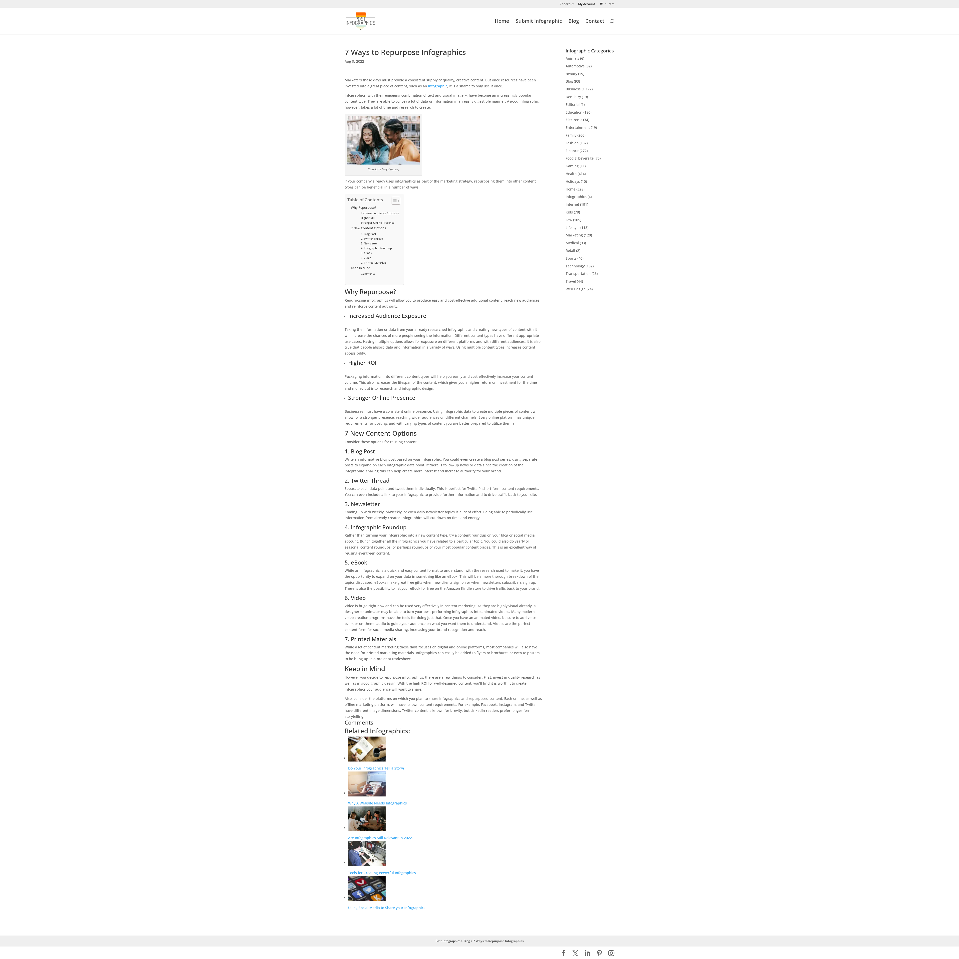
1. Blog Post (368, 234)
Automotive (575, 66)
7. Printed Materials (373, 262)
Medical (572, 242)
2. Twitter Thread (372, 238)
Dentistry (573, 96)
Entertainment (578, 127)
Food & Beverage (580, 158)
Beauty (571, 73)
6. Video (366, 258)
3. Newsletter (369, 243)
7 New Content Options (368, 228)
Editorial (573, 104)
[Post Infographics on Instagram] (611, 953)
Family (571, 135)
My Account (586, 4)
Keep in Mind (360, 268)
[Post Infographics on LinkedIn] (587, 953)
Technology (575, 266)
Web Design (576, 289)
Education (574, 112)
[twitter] (575, 953)
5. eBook (366, 253)
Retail (570, 250)
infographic (437, 86)
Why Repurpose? (363, 207)
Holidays (573, 181)
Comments (368, 273)
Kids (569, 212)
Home (502, 21)
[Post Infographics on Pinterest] (599, 953)
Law (569, 219)
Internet (572, 204)
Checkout (567, 4)
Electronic (574, 119)
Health (571, 173)
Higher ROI (368, 218)
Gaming (572, 166)
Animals (572, 58)
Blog (573, 21)
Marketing (574, 235)
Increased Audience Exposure (380, 213)
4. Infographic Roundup (376, 248)
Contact (594, 21)
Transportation (578, 273)
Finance (572, 150)
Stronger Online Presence (377, 222)
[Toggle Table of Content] (393, 200)
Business (573, 89)
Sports (571, 258)
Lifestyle (572, 227)
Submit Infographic (539, 21)
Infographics (576, 196)
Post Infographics (448, 941)
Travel (571, 281)
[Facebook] (563, 953)
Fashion (572, 143)
